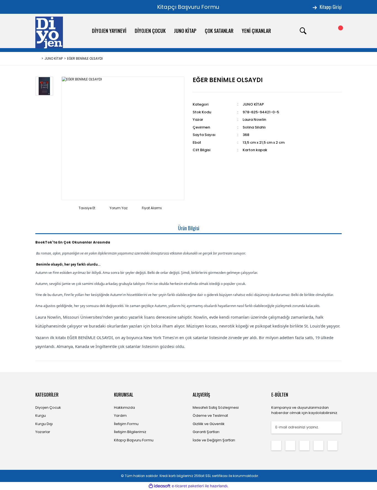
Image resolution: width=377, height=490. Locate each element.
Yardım (120, 415)
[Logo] (49, 32)
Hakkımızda (124, 407)
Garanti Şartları (206, 431)
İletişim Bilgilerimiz (130, 431)
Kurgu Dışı (44, 423)
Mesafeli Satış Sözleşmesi (216, 407)
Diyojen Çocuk (48, 407)
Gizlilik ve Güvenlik (209, 423)
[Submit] (335, 427)
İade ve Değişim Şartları (214, 440)
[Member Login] (319, 30)
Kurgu (40, 415)
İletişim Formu (126, 423)
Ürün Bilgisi (188, 228)
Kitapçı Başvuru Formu (188, 7)
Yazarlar (42, 431)
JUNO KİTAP (253, 104)
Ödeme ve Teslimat (210, 415)
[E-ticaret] (188, 486)
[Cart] (336, 30)
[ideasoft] (159, 486)
